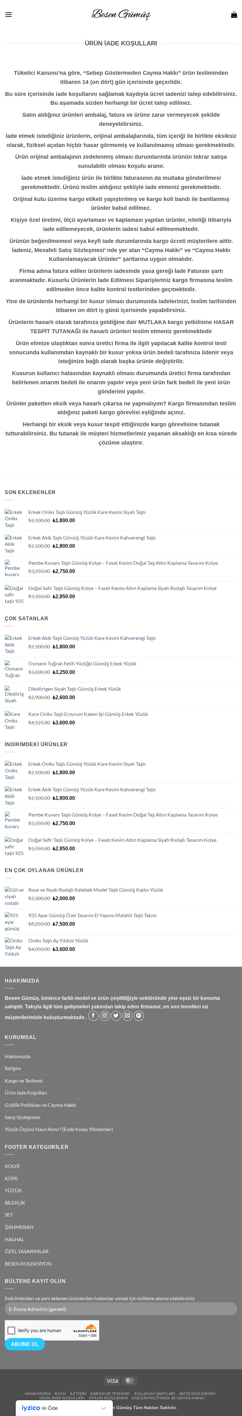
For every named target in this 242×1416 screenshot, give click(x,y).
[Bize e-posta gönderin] (127, 1016)
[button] (8, 14)
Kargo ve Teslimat (24, 1080)
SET (9, 1215)
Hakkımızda (17, 1056)
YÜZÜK (13, 1190)
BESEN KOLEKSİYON (28, 1263)
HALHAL (14, 1239)
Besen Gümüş (116, 1407)
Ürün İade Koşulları (26, 1092)
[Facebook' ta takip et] (93, 1016)
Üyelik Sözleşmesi (108, 1397)
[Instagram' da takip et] (105, 1016)
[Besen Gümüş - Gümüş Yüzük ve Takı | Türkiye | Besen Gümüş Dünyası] (121, 14)
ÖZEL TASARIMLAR (27, 1251)
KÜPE (11, 1178)
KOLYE (12, 1166)
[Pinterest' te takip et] (139, 1016)
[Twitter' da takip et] (116, 1016)
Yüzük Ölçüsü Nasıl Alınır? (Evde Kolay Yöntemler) (59, 1129)
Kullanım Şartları (154, 1393)
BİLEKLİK (15, 1203)
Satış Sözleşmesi (22, 1117)
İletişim (13, 1068)
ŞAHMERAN (19, 1227)
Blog (60, 1393)
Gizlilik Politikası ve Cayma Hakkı (40, 1105)
